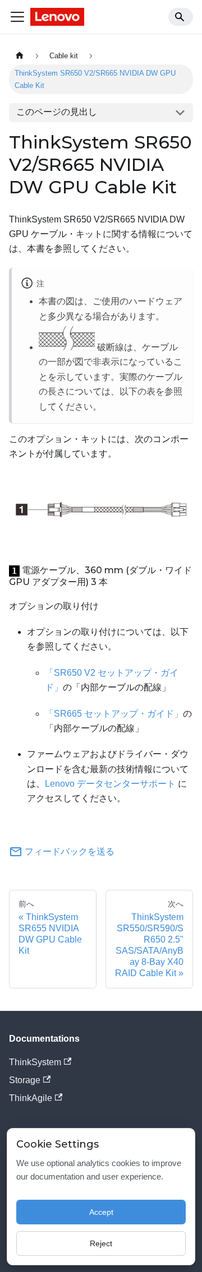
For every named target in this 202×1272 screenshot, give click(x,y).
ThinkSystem (35, 1062)
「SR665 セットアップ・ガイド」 (114, 713)
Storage (24, 1080)
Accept (101, 1212)
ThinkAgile (30, 1098)
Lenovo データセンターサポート (110, 783)
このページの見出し (56, 112)
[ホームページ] (19, 55)
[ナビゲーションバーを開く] (17, 16)
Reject (101, 1243)
